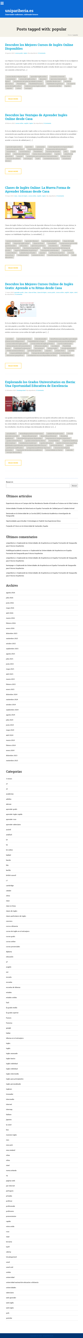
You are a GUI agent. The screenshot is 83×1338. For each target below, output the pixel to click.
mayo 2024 (10, 730)
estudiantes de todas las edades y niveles (28, 81)
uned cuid (9, 1267)
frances (8, 1018)
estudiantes (53, 246)
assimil (8, 829)
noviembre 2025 (12, 638)
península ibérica (56, 445)
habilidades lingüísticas (55, 84)
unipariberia (10, 543)
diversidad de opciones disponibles (30, 438)
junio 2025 (10, 664)
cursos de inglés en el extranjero (17, 931)
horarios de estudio (53, 151)
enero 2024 (10, 750)
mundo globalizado (68, 348)
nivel (75, 292)
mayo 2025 (10, 669)
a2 (7, 789)
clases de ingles (22, 196)
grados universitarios (14, 441)
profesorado (10, 1206)
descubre (43, 79)
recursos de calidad (13, 158)
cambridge (10, 885)
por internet (10, 1186)
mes (7, 1140)
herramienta (39, 348)
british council (11, 875)
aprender (29, 147)
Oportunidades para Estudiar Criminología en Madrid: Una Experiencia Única (33, 521)
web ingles (10, 1308)
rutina (18, 88)
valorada (70, 450)
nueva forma (67, 250)
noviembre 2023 (12, 760)
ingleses (9, 1089)
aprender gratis (19, 292)
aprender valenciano (13, 824)
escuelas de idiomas (13, 987)
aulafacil (9, 834)
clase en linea (32, 292)
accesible (10, 339)
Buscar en (9, 482)
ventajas (28, 88)
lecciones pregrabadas (31, 248)
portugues (9, 1191)
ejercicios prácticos (38, 246)
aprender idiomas (32, 241)
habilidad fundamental (22, 348)
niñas (8, 1155)
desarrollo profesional (48, 436)
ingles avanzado (12, 1053)
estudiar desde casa (53, 81)
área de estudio (41, 339)
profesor (9, 1201)
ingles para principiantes (14, 1079)
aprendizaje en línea (24, 339)
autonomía (40, 147)
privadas (9, 1196)
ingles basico (10, 1058)
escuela (8, 977)
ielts (65, 151)
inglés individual (12, 1063)
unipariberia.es (19, 10)
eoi (7, 972)
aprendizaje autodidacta (50, 241)
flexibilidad (21, 84)
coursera (9, 921)
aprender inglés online (38, 76)
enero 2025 (10, 689)
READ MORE (13, 99)
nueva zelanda (11, 1170)
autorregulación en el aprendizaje (60, 147)
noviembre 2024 (12, 699)
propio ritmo (66, 156)
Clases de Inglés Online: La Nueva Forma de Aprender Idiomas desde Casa (37, 190)
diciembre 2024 (11, 694)
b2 (7, 845)
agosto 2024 (10, 715)
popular (9, 88)
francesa (9, 1023)
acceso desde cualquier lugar (16, 76)
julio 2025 (9, 659)
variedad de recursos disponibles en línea (42, 355)
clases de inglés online (21, 243)
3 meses (9, 779)
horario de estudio (13, 248)
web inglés (10, 1303)
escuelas (9, 982)
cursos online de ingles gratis (17, 344)
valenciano (10, 1292)
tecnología (28, 158)
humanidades (54, 441)
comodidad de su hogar (36, 341)
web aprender (11, 1298)
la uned (8, 1125)
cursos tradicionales (65, 344)
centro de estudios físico (15, 149)
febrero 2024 (11, 745)
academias (10, 794)
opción (67, 86)
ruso (7, 1231)
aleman (8, 804)
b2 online (9, 850)
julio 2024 (9, 720)
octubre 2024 (11, 704)
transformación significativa (58, 255)
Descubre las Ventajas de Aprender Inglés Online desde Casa (36, 117)
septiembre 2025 (12, 648)
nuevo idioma (11, 253)
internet (9, 1104)
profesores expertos (57, 253)
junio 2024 (10, 725)
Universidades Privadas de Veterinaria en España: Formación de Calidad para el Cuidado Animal (40, 508)
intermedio (10, 1099)
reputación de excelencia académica (29, 450)
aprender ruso (11, 819)
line (7, 1130)
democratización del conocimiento (18, 346)
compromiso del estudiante (56, 149)
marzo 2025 (10, 679)
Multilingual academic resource (17, 550)
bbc (7, 865)
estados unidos (11, 997)
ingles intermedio (12, 1074)
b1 (7, 840)
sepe (8, 1236)
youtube (9, 1318)
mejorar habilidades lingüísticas (26, 250)
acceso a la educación (14, 241)
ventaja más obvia (67, 355)
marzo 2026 (10, 618)
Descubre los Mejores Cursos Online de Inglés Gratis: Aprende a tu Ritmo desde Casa (39, 286)
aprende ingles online (14, 147)
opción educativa (46, 443)
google (8, 1028)
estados (9, 992)
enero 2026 (10, 628)
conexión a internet (57, 76)
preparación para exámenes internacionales (42, 156)
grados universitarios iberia (35, 441)
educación (23, 246)
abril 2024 (9, 735)
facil (7, 1002)
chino (8, 896)
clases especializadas (35, 149)
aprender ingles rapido (14, 814)
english (26, 123)
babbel (8, 855)
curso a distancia (12, 926)
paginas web (10, 1181)
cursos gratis (19, 53)
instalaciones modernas (28, 443)
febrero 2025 (11, 684)
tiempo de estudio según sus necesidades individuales (51, 353)
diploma (9, 952)
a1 (7, 784)
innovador (9, 1094)
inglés (8, 1048)
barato (8, 860)
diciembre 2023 (11, 755)
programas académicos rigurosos (38, 448)
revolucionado (23, 255)
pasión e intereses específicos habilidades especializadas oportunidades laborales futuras (41, 444)
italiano (8, 1114)
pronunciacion (11, 1216)
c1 (7, 880)
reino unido (10, 1226)
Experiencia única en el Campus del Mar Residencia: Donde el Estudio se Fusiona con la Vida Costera (42, 503)
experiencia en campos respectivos (58, 438)
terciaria (9, 1242)
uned (8, 1262)
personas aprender (34, 351)
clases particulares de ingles (16, 916)
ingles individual (12, 1069)
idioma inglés (52, 348)
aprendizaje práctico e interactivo (31, 433)
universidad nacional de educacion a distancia (22, 1282)
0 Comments (41, 53)
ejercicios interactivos (58, 79)
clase (15, 196)
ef (7, 962)
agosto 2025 (10, 654)
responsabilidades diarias (19, 353)
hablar (8, 1033)
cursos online (19, 123)
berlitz (8, 870)
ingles (25, 53)
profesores (10, 1211)
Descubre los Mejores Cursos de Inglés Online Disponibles (39, 47)
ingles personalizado (13, 1084)
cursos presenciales (13, 946)
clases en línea (38, 243)
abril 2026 (9, 613)
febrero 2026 (11, 623)
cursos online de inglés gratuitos (42, 344)
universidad (10, 1277)
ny (7, 1175)
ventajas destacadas (14, 452)
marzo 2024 (10, 740)
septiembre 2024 (12, 710)
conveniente (11, 79)
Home (70, 35)
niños (8, 1160)
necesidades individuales (49, 250)
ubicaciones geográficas (15, 355)
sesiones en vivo (38, 255)
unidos (8, 1272)
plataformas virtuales (27, 253)
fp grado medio (11, 1007)
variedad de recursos (51, 158)
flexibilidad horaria (36, 84)
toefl (37, 158)
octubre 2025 (11, 643)
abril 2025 (9, 674)
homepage (10, 565)
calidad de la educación (55, 433)
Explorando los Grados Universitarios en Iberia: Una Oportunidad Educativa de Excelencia (40, 384)
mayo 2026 (10, 608)
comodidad (52, 243)
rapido (8, 1221)
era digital (55, 346)
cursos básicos (25, 151)
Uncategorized (21, 390)
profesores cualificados (15, 448)
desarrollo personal (29, 436)
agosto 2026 (10, 592)
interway (9, 1109)
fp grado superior (12, 1013)
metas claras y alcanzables (42, 154)
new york (9, 1145)
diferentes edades (41, 346)
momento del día (55, 86)
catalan (8, 890)
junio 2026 (10, 603)
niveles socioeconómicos (15, 351)
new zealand (10, 1150)
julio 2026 (9, 598)
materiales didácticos (21, 154)
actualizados (11, 433)
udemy (8, 1252)
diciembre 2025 (11, 633)
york (7, 1313)
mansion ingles (11, 1135)
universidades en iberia (54, 450)
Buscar (74, 486)
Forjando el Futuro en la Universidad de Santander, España (27, 526)
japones (9, 1119)
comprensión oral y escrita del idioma (61, 341)
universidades (11, 1287)
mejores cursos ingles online (35, 86)
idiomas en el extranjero (14, 1038)
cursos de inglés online (27, 79)
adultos (8, 799)
